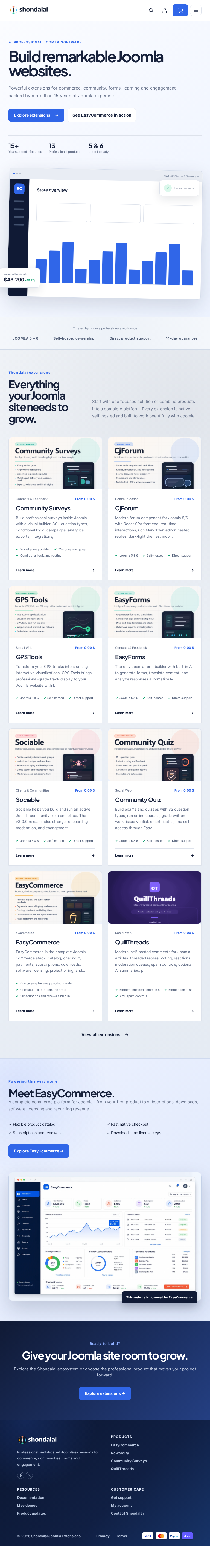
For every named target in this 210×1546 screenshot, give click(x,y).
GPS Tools (29, 657)
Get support (121, 1497)
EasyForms (130, 657)
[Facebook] (20, 1475)
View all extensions (105, 1034)
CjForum (126, 508)
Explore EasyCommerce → (38, 1151)
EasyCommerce (37, 942)
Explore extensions (36, 115)
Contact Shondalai (127, 1513)
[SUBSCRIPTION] (55, 463)
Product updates (31, 1513)
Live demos (27, 1505)
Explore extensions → (105, 1393)
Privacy (103, 1536)
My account (121, 1505)
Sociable (27, 799)
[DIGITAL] (154, 897)
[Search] (151, 10)
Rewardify (120, 1453)
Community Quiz (137, 799)
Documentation (30, 1497)
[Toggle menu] (196, 10)
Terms (121, 1536)
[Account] (164, 10)
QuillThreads (132, 942)
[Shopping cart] (180, 10)
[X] (29, 1475)
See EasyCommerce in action (101, 115)
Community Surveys (43, 508)
